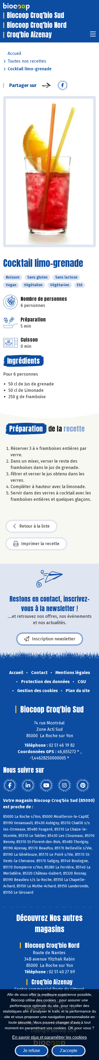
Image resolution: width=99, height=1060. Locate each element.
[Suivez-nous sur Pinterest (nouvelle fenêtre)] (82, 785)
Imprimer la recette (40, 543)
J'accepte (68, 1050)
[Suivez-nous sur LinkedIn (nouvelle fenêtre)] (28, 785)
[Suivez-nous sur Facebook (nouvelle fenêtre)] (9, 785)
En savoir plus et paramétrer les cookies (49, 1037)
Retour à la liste (34, 526)
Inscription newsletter (53, 638)
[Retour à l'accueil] (24, 7)
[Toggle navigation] (93, 35)
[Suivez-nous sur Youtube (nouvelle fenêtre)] (46, 785)
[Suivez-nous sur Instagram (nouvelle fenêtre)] (64, 785)
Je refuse (31, 1050)
